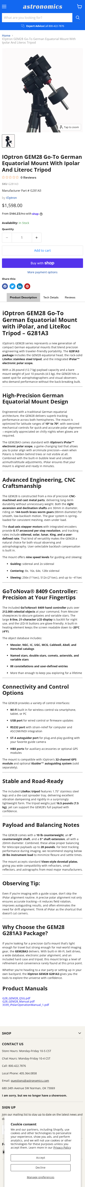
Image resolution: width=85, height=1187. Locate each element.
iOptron (11, 198)
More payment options (42, 272)
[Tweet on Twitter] (12, 286)
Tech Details (51, 297)
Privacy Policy (62, 1147)
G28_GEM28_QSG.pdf (16, 998)
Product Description (23, 297)
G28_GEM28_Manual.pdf (18, 1001)
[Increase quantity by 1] (37, 238)
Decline (40, 1167)
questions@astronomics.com (30, 1080)
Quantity (8, 229)
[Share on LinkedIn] (20, 286)
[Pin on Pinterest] (27, 286)
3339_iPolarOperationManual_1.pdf (25, 1005)
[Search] (77, 17)
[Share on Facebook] (5, 286)
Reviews (70, 297)
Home (6, 35)
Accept (40, 1157)
